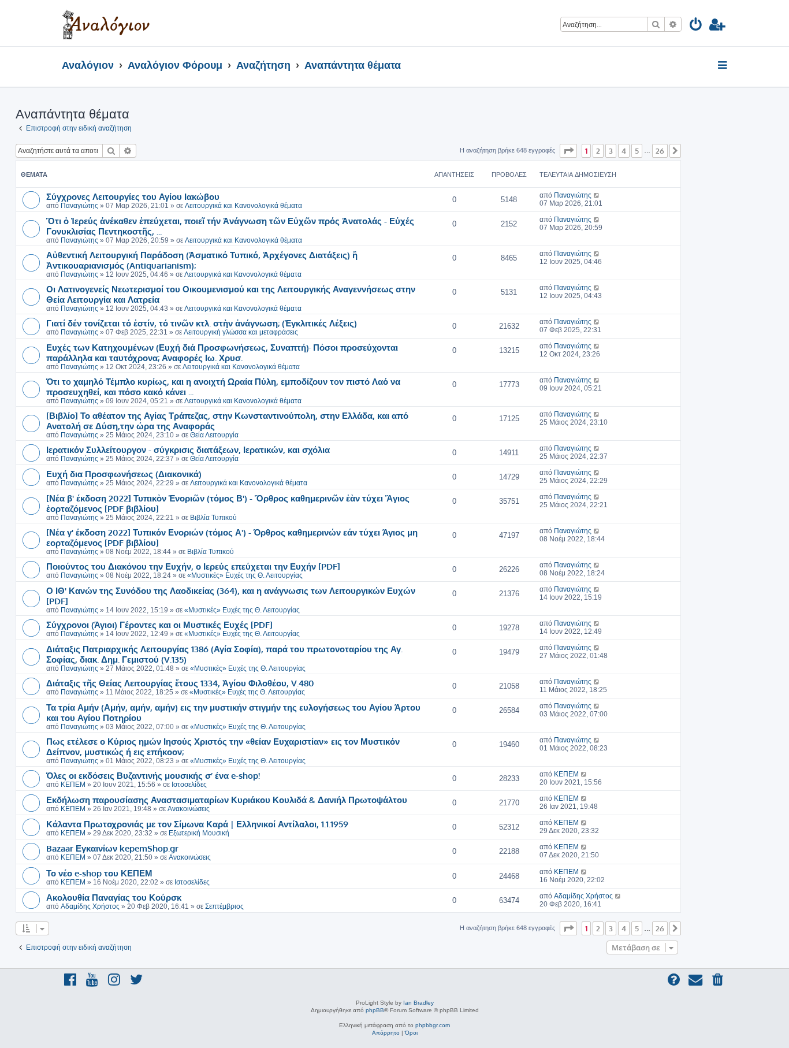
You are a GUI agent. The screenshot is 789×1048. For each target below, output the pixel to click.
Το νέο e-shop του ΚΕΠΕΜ (99, 873)
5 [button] (637, 150)
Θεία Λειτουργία (214, 435)
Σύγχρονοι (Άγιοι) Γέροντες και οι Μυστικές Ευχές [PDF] (159, 624)
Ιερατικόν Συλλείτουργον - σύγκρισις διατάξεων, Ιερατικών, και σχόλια (188, 449)
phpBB (375, 1010)
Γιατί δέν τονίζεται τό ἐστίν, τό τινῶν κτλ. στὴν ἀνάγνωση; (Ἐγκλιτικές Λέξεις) (201, 323)
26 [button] (660, 150)
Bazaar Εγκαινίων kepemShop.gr (112, 848)
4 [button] (623, 150)
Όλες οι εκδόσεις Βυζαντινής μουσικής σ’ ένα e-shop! (153, 775)
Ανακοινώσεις (189, 809)
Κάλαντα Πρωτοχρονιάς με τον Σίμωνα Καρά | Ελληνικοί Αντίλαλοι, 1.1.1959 (197, 824)
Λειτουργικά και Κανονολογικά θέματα (243, 206)
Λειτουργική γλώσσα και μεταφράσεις (241, 332)
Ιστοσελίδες (189, 785)
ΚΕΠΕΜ (73, 785)
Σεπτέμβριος (224, 906)
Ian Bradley (418, 1002)
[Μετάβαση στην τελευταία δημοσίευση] (597, 195)
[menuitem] (696, 26)
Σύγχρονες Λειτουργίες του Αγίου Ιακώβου (132, 196)
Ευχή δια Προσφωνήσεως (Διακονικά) (124, 474)
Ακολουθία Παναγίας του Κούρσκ (113, 897)
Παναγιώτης (79, 206)
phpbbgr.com (432, 1025)
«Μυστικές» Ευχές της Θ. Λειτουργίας (245, 575)
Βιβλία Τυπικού (213, 518)
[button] (568, 151)
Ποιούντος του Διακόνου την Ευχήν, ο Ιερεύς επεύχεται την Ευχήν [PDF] (193, 566)
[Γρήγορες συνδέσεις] (723, 65)
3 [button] (611, 150)
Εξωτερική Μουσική (199, 833)
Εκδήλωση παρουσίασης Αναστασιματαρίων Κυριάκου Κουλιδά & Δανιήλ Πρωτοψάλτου (226, 799)
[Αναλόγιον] (106, 23)
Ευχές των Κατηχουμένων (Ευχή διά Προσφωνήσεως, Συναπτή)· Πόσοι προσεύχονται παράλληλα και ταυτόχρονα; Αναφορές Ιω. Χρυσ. (222, 352)
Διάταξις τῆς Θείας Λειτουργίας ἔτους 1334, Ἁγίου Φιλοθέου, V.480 (180, 683)
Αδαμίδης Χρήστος (90, 906)
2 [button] (598, 150)
